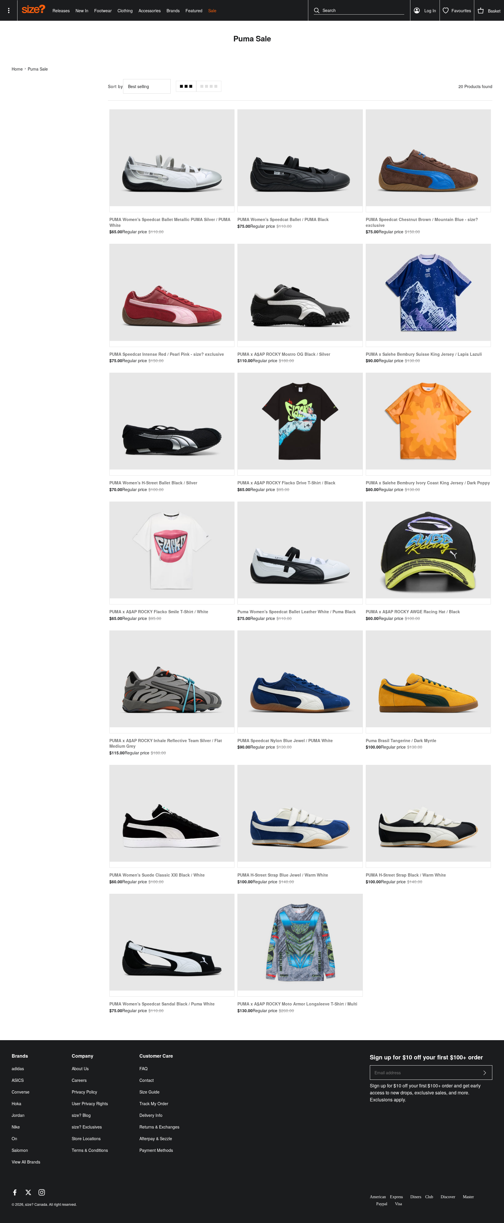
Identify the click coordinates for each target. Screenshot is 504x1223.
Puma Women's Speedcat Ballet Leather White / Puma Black (296, 611)
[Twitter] (28, 1194)
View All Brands (26, 1162)
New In (82, 10)
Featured (194, 10)
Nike (16, 1127)
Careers (79, 1080)
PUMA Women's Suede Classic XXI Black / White (157, 875)
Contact (146, 1080)
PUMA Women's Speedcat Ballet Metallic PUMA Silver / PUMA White (169, 222)
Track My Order (153, 1103)
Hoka (16, 1103)
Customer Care (156, 1056)
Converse (20, 1092)
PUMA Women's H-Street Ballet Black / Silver (153, 483)
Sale (212, 10)
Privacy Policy (84, 1092)
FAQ (143, 1068)
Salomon (20, 1150)
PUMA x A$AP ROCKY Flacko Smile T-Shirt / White (158, 611)
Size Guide (149, 1092)
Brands (173, 10)
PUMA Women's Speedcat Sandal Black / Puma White (162, 1004)
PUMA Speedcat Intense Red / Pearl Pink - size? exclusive (166, 354)
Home (17, 69)
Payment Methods (156, 1150)
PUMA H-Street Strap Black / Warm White (406, 875)
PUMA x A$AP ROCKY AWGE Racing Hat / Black (413, 611)
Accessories (150, 10)
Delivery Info (150, 1115)
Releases (61, 10)
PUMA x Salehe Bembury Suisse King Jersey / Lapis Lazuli (424, 354)
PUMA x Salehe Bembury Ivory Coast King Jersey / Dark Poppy (428, 483)
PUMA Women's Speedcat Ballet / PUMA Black (283, 219)
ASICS (18, 1080)
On (14, 1138)
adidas (18, 1068)
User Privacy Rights (90, 1103)
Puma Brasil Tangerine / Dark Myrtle (401, 740)
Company (82, 1056)
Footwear (103, 10)
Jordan (18, 1115)
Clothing (125, 10)
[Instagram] (41, 1194)
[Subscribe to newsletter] (484, 1074)
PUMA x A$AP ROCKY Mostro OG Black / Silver (283, 354)
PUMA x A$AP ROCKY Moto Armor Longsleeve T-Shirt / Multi (297, 1004)
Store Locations (86, 1138)
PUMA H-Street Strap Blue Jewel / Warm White (282, 875)
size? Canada (36, 1204)
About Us (80, 1068)
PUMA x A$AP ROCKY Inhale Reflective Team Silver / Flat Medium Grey (165, 743)
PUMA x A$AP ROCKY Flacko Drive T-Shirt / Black (286, 483)
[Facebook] (15, 1194)
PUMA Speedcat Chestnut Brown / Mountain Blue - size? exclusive (422, 222)
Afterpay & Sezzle (155, 1138)
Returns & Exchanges (159, 1127)
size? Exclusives (87, 1127)
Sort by (115, 86)
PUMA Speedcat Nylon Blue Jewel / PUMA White (285, 740)
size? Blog (81, 1115)
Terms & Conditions (90, 1150)
